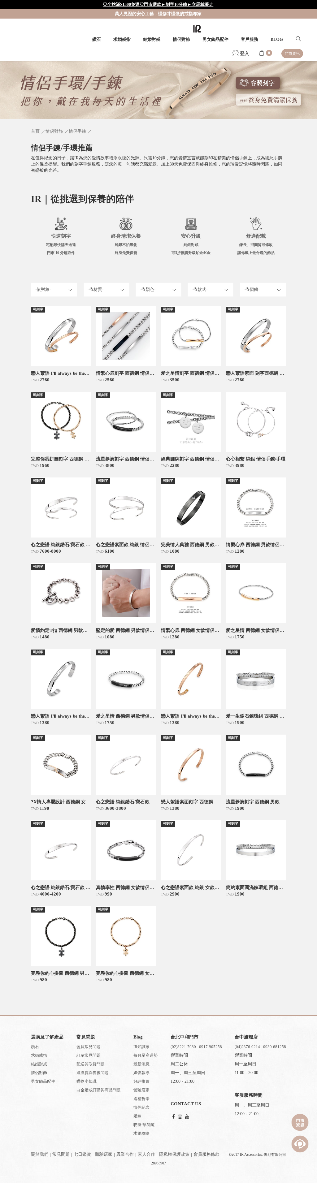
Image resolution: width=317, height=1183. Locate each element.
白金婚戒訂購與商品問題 (98, 1090)
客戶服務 (249, 39)
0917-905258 (210, 1046)
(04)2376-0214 (247, 1046)
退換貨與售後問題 (92, 1072)
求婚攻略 (141, 1133)
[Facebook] (173, 1117)
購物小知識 (86, 1081)
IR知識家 (141, 1046)
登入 (244, 53)
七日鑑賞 (82, 1154)
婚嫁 (137, 1116)
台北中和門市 (184, 1036)
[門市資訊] (300, 1122)
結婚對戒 (151, 39)
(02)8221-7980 (183, 1046)
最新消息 (141, 1064)
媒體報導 (141, 1072)
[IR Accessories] (197, 28)
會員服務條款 (206, 1154)
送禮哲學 (141, 1098)
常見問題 (61, 1154)
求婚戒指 (122, 39)
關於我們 (39, 1154)
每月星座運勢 (145, 1055)
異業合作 (125, 1154)
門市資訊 (292, 53)
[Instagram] (180, 1117)
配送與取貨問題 (90, 1064)
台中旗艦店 (246, 1036)
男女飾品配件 (215, 39)
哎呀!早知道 (144, 1124)
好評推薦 (141, 1081)
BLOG (277, 39)
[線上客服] (300, 1144)
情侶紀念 (141, 1107)
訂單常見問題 (88, 1055)
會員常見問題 (88, 1046)
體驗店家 (141, 1090)
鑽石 (96, 39)
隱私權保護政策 (174, 1154)
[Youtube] (187, 1117)
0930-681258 (274, 1046)
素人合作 (146, 1154)
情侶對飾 (181, 39)
